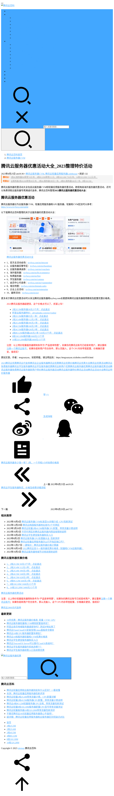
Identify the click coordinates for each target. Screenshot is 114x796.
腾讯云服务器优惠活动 (99, 366)
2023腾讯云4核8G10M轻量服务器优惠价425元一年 (36, 61)
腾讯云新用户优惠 (61, 366)
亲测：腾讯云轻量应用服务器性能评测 (25, 693)
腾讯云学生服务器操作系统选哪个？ (24, 647)
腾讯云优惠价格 (67, 363)
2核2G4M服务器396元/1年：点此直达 (30, 323)
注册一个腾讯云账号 (17, 348)
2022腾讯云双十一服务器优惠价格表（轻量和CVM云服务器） (53, 548)
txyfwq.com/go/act (30, 293)
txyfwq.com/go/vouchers (39, 269)
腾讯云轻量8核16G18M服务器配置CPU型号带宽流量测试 (35, 707)
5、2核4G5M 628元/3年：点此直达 (23, 577)
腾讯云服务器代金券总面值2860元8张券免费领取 (36, 24)
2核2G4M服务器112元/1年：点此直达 (30, 319)
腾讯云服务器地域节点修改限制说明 (39, 552)
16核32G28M (13, 742)
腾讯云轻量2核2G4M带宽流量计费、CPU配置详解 (31, 697)
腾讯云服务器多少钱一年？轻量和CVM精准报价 (36, 48)
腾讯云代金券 (23, 363)
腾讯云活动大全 (95, 370)
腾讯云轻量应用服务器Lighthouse (61, 174)
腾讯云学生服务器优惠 (41, 366)
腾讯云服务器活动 (50, 370)
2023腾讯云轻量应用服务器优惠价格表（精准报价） (37, 44)
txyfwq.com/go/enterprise (37, 289)
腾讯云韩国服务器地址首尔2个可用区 (41, 525)
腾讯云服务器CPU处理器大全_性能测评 (40, 538)
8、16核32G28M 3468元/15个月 (22, 587)
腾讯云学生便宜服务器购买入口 (37, 535)
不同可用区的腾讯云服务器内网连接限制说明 (44, 532)
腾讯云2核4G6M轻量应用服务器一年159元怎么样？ (37, 58)
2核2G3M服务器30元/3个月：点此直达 (31, 309)
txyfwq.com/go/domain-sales (33, 286)
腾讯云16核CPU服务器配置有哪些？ (24, 633)
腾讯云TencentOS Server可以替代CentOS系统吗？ (30, 643)
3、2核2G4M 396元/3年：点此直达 (23, 571)
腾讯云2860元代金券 (11, 607)
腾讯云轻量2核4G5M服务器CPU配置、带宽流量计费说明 (50, 528)
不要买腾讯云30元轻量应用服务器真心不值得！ (30, 713)
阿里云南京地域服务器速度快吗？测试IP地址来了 (31, 627)
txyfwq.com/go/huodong (41, 266)
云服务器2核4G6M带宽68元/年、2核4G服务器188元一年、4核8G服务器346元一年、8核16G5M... (52, 181)
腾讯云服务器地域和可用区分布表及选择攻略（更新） (39, 31)
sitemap (21, 748)
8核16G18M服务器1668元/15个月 (28, 336)
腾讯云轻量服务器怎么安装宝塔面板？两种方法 (35, 51)
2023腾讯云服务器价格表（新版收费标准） (33, 18)
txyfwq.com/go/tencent (38, 262)
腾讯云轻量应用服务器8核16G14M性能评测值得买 (36, 64)
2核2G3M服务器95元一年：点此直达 (30, 316)
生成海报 (47, 416)
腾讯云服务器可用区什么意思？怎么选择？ (33, 38)
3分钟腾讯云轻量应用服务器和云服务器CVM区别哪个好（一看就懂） (46, 21)
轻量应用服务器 (14, 41)
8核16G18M (12, 739)
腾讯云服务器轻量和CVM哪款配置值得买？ (28, 623)
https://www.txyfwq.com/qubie (14, 207)
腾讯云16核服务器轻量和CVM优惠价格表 (27, 637)
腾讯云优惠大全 (82, 363)
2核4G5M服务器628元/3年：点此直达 (30, 329)
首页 (9, 11)
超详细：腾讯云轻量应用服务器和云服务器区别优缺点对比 (36, 717)
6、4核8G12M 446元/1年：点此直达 (24, 581)
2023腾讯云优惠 (9, 363)
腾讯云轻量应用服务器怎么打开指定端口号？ (43, 542)
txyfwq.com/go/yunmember (40, 283)
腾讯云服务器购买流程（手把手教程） (31, 28)
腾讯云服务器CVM (35, 174)
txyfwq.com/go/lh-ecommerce (36, 272)
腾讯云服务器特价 (68, 370)
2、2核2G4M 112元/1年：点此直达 (23, 567)
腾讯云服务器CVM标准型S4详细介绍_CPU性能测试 (47, 521)
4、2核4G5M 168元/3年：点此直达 (23, 574)
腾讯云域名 (12, 81)
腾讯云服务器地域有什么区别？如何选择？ (33, 34)
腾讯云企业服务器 (39, 363)
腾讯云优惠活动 (98, 363)
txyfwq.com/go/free (32, 276)
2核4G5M (11, 732)
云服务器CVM (14, 14)
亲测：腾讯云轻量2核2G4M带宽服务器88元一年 (35, 54)
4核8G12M (12, 736)
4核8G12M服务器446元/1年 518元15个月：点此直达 (37, 333)
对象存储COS (13, 75)
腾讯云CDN (12, 78)
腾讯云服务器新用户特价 (29, 370)
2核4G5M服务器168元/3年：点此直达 (30, 326)
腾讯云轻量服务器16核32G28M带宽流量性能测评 (31, 710)
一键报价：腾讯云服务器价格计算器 (40, 545)
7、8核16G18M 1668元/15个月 (21, 584)
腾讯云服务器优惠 (79, 366)
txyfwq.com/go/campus (33, 279)
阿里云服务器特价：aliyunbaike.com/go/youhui (34, 313)
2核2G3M (11, 726)
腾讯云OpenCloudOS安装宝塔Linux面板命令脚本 (30, 630)
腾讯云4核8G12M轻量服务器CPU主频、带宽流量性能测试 (35, 703)
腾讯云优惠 (53, 363)
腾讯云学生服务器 (21, 366)
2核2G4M (11, 729)
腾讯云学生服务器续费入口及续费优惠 (25, 650)
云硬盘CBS (12, 71)
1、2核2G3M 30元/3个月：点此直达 (24, 564)
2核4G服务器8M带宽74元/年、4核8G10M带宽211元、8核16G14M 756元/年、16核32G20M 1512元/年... (54, 177)
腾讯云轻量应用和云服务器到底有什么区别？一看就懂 (33, 690)
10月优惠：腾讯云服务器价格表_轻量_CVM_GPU (31, 620)
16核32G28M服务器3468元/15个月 (28, 339)
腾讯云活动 (82, 370)
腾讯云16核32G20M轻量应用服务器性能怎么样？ (36, 68)
